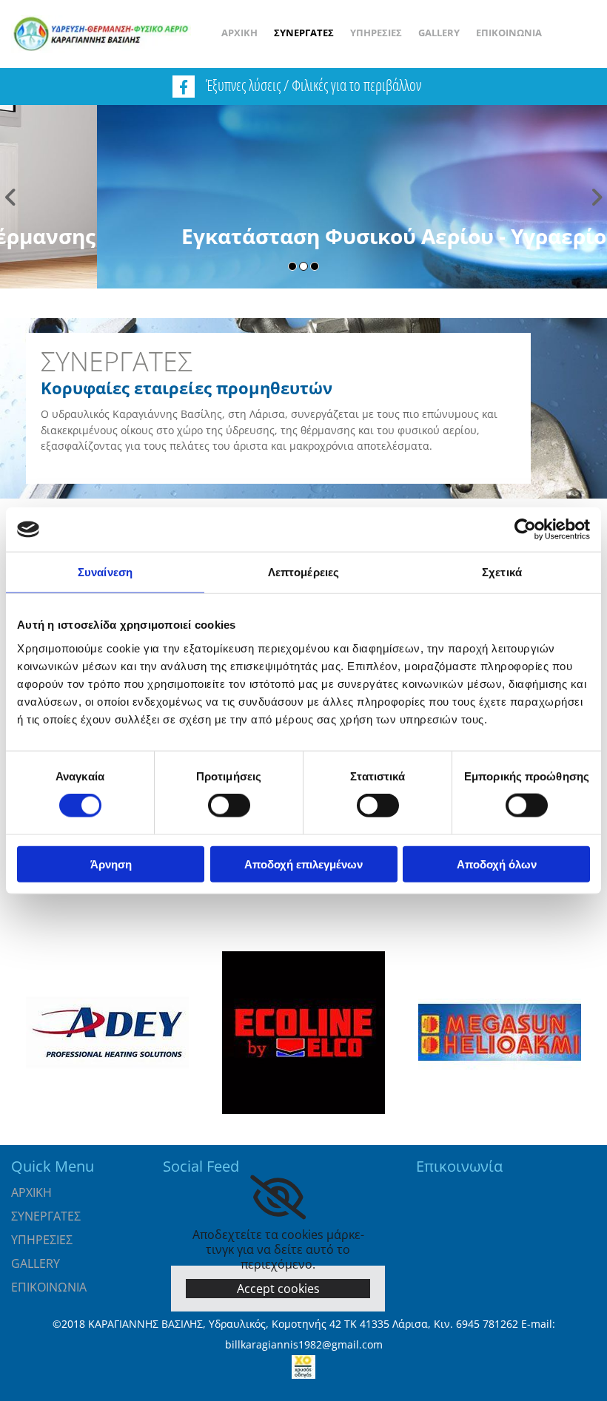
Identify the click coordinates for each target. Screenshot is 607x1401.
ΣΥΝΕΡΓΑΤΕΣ (304, 32)
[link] (278, 1197)
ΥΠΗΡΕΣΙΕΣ (376, 32)
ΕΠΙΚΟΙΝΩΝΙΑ (509, 32)
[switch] (229, 805)
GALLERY (439, 32)
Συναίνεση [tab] (105, 572)
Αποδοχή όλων (497, 863)
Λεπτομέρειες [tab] (303, 572)
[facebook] (183, 86)
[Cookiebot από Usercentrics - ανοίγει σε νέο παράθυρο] (525, 530)
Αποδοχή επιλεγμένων (303, 863)
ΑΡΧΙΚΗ (239, 32)
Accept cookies (278, 1288)
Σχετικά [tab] (502, 572)
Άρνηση (111, 863)
